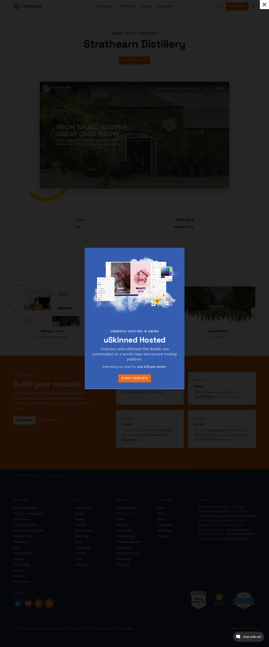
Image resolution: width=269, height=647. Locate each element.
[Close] (264, 4)
